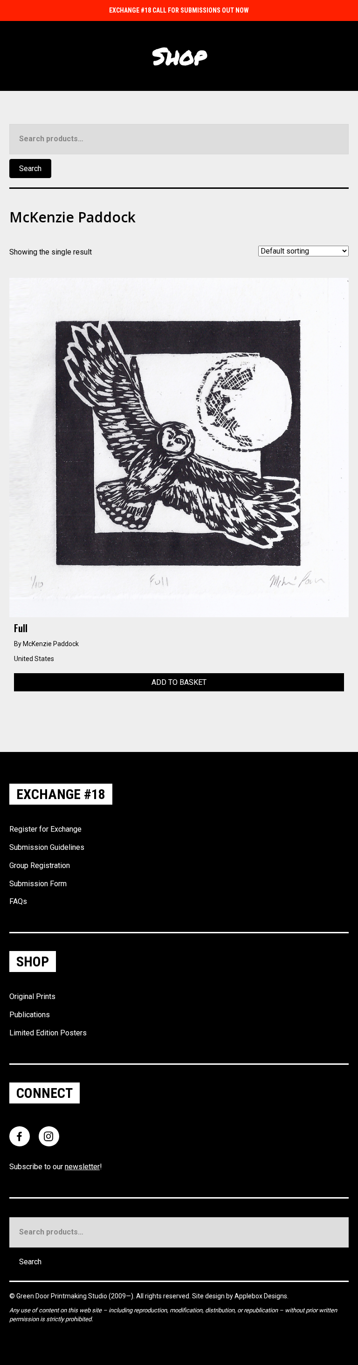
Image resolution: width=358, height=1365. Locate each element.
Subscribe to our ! (55, 1166)
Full (21, 628)
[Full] (179, 446)
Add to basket (179, 682)
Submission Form (38, 883)
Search (30, 168)
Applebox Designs (260, 1296)
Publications (29, 1014)
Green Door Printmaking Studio (62, 1296)
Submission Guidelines (46, 847)
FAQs (18, 901)
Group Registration (39, 865)
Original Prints (32, 996)
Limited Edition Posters (48, 1032)
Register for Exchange (45, 829)
